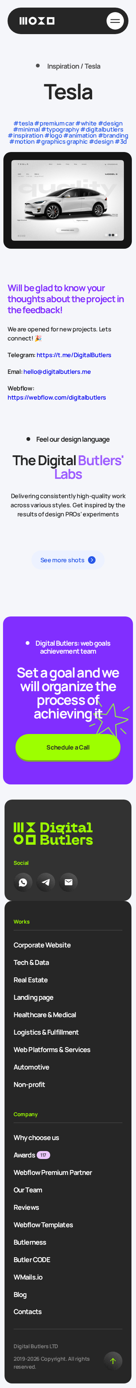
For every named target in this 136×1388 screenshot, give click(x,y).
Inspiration (63, 66)
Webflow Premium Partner (53, 1172)
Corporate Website (42, 944)
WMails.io (28, 1276)
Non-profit (29, 1084)
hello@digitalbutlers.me (57, 371)
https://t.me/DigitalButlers (74, 355)
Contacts (28, 1311)
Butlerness (30, 1242)
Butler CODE (32, 1259)
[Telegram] (45, 882)
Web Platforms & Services (52, 1049)
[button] (68, 559)
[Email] (68, 882)
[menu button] (115, 21)
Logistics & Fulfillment (46, 1032)
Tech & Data (31, 962)
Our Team (28, 1189)
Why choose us (36, 1137)
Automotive (31, 1066)
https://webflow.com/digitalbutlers (57, 397)
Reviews (26, 1207)
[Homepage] (37, 21)
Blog (20, 1294)
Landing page (33, 997)
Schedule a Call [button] (67, 747)
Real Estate (31, 979)
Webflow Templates (43, 1224)
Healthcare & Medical (45, 1014)
